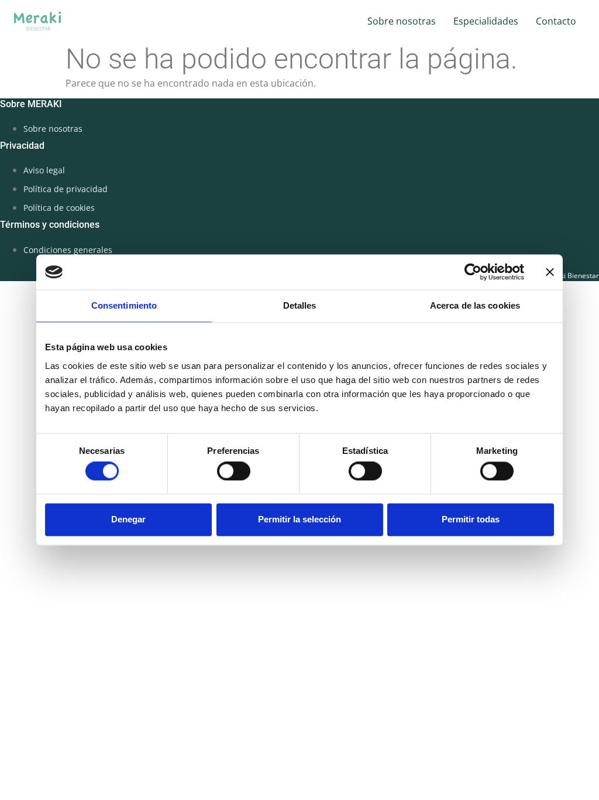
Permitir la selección (299, 519)
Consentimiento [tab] (124, 305)
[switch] (233, 471)
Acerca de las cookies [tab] (475, 305)
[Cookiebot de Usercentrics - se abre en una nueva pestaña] (473, 272)
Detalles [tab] (299, 305)
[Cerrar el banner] (550, 272)
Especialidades (485, 21)
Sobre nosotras (401, 21)
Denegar (128, 519)
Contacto (556, 21)
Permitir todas (471, 519)
